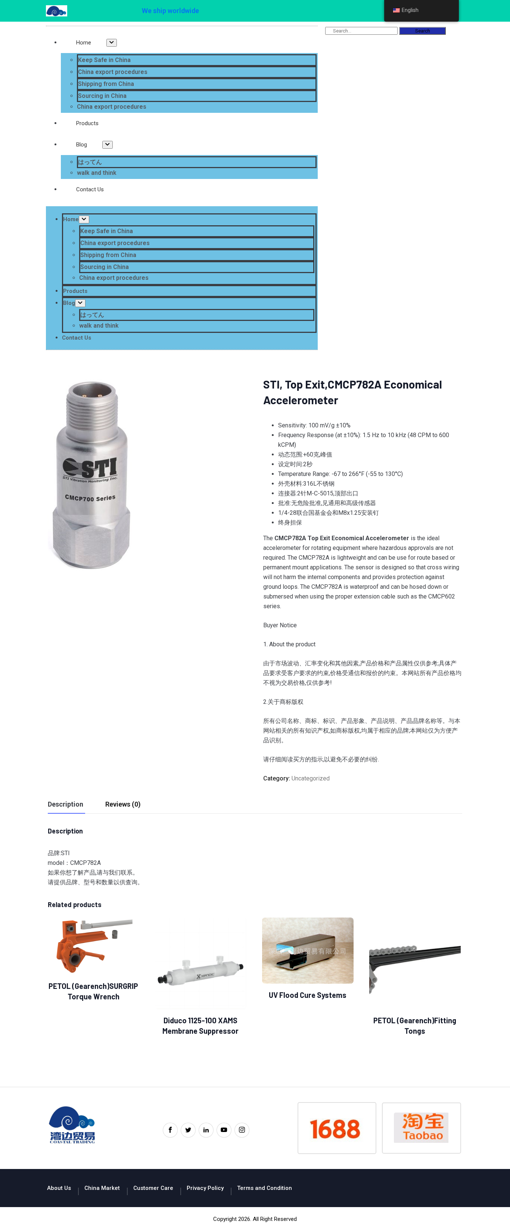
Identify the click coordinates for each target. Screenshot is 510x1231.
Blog (81, 144)
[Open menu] (111, 43)
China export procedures (112, 71)
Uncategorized (311, 778)
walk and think (96, 172)
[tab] (65, 804)
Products (87, 123)
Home (83, 42)
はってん (90, 162)
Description (65, 804)
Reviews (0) (123, 804)
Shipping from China (106, 83)
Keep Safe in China (104, 60)
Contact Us (90, 189)
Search (422, 31)
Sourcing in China (102, 95)
